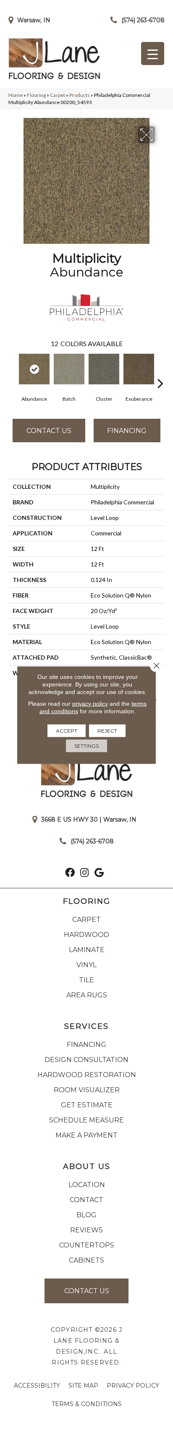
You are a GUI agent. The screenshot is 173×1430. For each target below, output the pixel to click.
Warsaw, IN (33, 20)
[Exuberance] (138, 369)
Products (79, 95)
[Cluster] (103, 369)
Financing (127, 431)
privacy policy (90, 703)
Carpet (57, 95)
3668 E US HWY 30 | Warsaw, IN (88, 819)
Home (15, 95)
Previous (12, 370)
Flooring (36, 95)
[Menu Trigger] (152, 53)
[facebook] (70, 873)
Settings (86, 746)
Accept (66, 731)
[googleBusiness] (99, 873)
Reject (107, 731)
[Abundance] (34, 369)
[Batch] (69, 369)
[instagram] (84, 873)
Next (160, 370)
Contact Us (48, 431)
